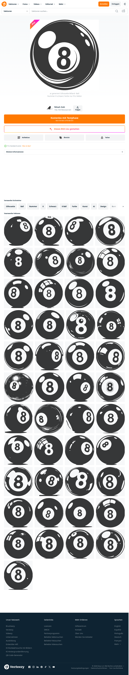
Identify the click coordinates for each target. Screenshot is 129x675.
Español (116, 630)
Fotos (25, 4)
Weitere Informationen (15, 152)
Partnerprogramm (51, 633)
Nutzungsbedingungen (78, 668)
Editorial (49, 4)
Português (117, 633)
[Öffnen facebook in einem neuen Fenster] (29, 667)
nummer (33, 206)
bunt (114, 206)
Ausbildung (10, 640)
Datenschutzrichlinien (97, 668)
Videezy (9, 633)
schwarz (52, 206)
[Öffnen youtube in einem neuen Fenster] (54, 667)
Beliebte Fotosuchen (52, 640)
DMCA (46, 630)
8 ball (64, 206)
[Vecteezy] (4, 4)
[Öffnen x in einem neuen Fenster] (50, 667)
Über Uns (79, 633)
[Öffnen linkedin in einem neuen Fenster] (38, 667)
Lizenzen (47, 626)
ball (22, 206)
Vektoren (13, 4)
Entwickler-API (12, 644)
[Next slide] (119, 206)
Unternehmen (12, 637)
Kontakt (78, 630)
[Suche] (114, 11)
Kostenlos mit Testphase (63, 119)
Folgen (76, 110)
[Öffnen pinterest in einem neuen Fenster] (42, 667)
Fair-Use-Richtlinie (114, 668)
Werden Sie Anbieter (83, 637)
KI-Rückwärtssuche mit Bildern (19, 648)
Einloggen (114, 4)
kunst (85, 206)
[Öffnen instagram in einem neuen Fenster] (34, 667)
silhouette (10, 206)
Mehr (61, 4)
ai (94, 206)
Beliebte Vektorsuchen (53, 637)
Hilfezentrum (80, 626)
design (103, 206)
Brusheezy (10, 626)
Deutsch (116, 637)
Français (116, 640)
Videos (36, 4)
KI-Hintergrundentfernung (17, 651)
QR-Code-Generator (14, 655)
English (116, 626)
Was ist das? (26, 146)
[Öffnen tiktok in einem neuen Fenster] (46, 667)
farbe (74, 206)
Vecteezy (9, 630)
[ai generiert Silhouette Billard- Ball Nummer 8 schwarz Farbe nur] (18, 231)
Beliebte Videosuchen (53, 644)
